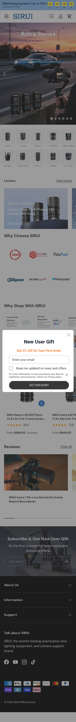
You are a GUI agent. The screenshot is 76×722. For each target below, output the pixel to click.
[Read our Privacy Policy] (66, 374)
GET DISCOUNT (39, 385)
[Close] (69, 335)
